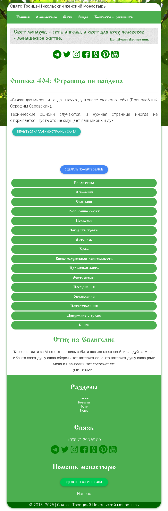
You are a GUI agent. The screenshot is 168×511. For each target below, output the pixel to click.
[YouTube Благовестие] (114, 54)
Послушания (84, 287)
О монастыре (46, 17)
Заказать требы (84, 230)
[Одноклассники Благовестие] (95, 54)
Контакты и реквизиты (114, 17)
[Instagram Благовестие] (76, 54)
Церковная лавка (84, 268)
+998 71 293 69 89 (84, 439)
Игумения (84, 192)
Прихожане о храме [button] (84, 316)
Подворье (84, 221)
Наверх (84, 493)
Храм (84, 249)
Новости (84, 402)
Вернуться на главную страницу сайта (46, 131)
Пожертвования (84, 306)
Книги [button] (84, 325)
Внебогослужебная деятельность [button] (84, 259)
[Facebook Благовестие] (86, 54)
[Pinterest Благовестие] (105, 54)
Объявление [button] (84, 297)
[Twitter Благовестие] (66, 54)
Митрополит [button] (84, 278)
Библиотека (84, 183)
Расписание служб (84, 211)
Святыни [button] (84, 202)
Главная (23, 17)
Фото (67, 17)
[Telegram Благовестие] (57, 54)
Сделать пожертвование (84, 169)
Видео (83, 17)
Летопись (84, 240)
